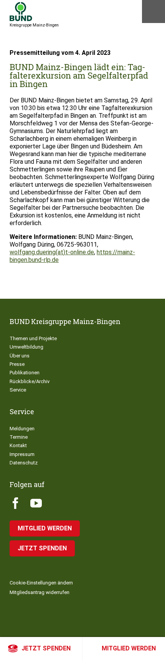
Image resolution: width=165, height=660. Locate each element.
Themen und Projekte (33, 338)
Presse (17, 364)
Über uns (20, 356)
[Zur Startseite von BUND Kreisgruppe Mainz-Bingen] (21, 11)
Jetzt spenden (46, 648)
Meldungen (22, 428)
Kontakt (18, 445)
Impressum (22, 454)
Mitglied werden (129, 648)
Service (18, 390)
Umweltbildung (26, 347)
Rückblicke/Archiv (30, 381)
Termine (19, 437)
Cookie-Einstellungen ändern (41, 583)
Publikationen (25, 372)
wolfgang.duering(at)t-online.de (52, 252)
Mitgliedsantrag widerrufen (39, 592)
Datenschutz (24, 463)
